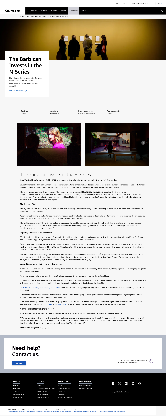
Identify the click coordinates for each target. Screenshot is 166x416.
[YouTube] (139, 384)
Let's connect (19, 363)
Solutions (54, 10)
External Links (85, 382)
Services (63, 10)
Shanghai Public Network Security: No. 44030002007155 (112, 411)
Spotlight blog (17, 397)
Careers (60, 385)
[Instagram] (133, 384)
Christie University (85, 388)
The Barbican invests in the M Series (57, 16)
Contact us (40, 385)
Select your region (118, 389)
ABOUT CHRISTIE (64, 382)
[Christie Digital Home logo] (12, 10)
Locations (61, 391)
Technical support (43, 394)
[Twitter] (119, 384)
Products (34, 10)
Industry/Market (85, 111)
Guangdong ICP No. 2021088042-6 (90, 411)
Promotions (17, 388)
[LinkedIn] (126, 384)
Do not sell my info (57, 411)
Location (54, 111)
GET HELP (40, 382)
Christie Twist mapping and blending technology (40, 287)
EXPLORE (16, 382)
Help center (74, 10)
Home (22, 16)
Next (143, 143)
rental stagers (60, 304)
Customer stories (40, 16)
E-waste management (77, 411)
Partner (24, 111)
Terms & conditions (48, 411)
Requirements (113, 111)
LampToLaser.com (85, 385)
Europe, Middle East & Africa (140, 3)
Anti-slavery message (66, 411)
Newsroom (61, 394)
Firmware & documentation (46, 388)
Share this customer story (16, 90)
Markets (44, 10)
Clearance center (18, 394)
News (117, 3)
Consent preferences (31, 411)
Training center (42, 391)
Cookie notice (22, 411)
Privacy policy (40, 411)
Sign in (158, 3)
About (83, 10)
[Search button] (162, 11)
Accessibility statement (65, 397)
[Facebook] (113, 384)
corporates (47, 304)
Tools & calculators (43, 397)
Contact (125, 3)
